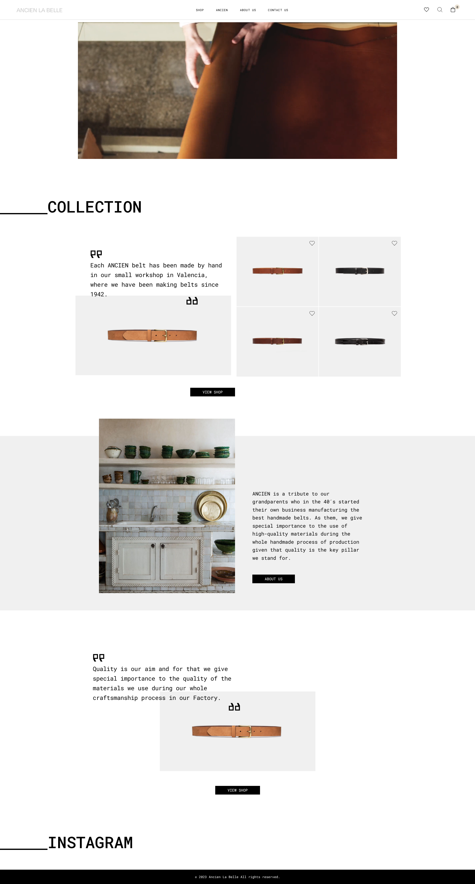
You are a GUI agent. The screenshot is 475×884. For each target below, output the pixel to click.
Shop (200, 10)
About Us (248, 10)
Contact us (278, 10)
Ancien (222, 10)
